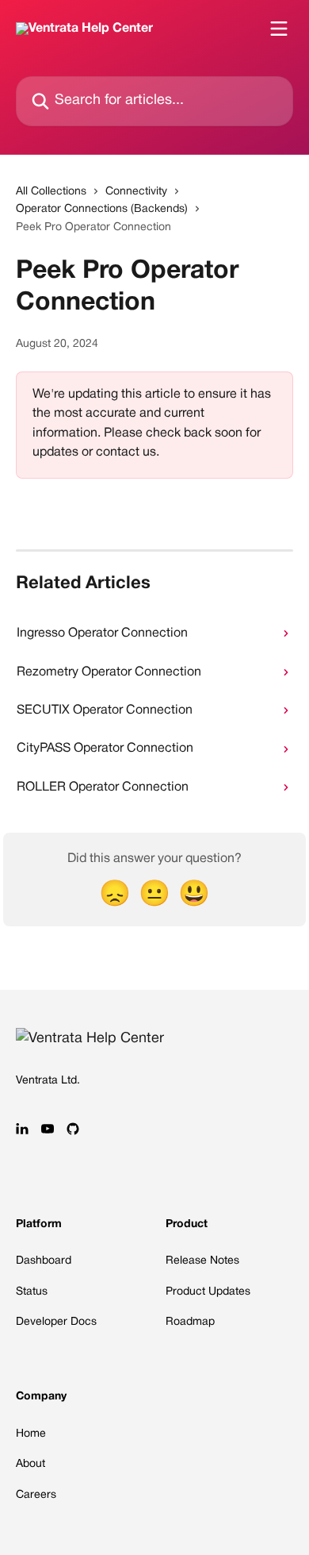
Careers (36, 1495)
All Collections (51, 192)
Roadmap (190, 1322)
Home (31, 1434)
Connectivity (136, 192)
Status (32, 1292)
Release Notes (202, 1261)
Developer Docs (56, 1322)
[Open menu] (279, 28)
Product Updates (208, 1292)
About (30, 1464)
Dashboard (43, 1261)
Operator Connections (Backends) (102, 209)
